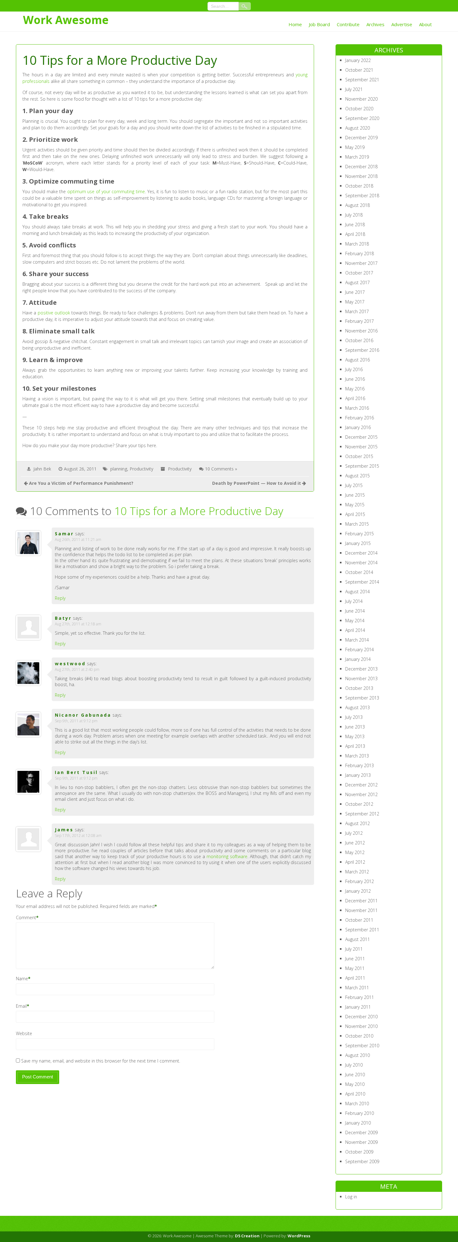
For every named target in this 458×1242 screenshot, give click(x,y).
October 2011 (359, 920)
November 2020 (361, 99)
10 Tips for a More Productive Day (198, 511)
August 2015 (357, 476)
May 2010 (355, 1084)
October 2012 (359, 804)
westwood (70, 663)
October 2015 (359, 456)
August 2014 (357, 592)
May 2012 (355, 852)
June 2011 (355, 959)
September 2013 (362, 698)
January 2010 (358, 1123)
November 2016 (361, 331)
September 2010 (362, 1046)
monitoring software (227, 856)
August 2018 (357, 205)
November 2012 (361, 794)
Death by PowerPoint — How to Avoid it (256, 483)
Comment (26, 917)
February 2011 (359, 997)
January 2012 (358, 891)
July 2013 (354, 717)
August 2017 (357, 282)
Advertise (401, 24)
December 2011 (361, 901)
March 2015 (357, 524)
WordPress (299, 1236)
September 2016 (362, 350)
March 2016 (357, 408)
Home (295, 24)
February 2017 (359, 321)
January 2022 (358, 60)
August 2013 (357, 707)
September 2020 (362, 118)
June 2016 (355, 379)
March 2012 (357, 872)
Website (24, 1033)
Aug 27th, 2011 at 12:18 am (78, 624)
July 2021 (354, 89)
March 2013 (357, 756)
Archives (375, 24)
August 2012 (357, 823)
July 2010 (354, 1065)
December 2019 (361, 138)
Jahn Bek (42, 469)
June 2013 (355, 727)
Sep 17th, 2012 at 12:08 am (78, 835)
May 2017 (355, 302)
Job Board (319, 24)
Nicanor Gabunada (83, 715)
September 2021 (362, 80)
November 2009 (361, 1142)
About (425, 24)
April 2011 (355, 978)
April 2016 (355, 398)
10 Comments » (221, 469)
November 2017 (361, 263)
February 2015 (359, 534)
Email (21, 1006)
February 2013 (359, 765)
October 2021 (359, 70)
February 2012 (359, 881)
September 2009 (362, 1161)
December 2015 (361, 437)
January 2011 (358, 1007)
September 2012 (362, 814)
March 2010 (357, 1103)
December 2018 (361, 167)
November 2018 (361, 176)
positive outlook (54, 313)
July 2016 (354, 369)
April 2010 (355, 1094)
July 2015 (354, 485)
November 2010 (361, 1026)
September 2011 (362, 930)
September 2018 (362, 195)
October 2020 (359, 109)
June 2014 (355, 611)
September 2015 (362, 466)
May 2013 (355, 736)
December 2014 (361, 553)
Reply (60, 598)
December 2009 (361, 1132)
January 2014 (358, 659)
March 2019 (357, 157)
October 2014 (359, 572)
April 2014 (355, 630)
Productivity (141, 469)
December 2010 (361, 1017)
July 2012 (354, 833)
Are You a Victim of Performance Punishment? (81, 483)
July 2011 (354, 949)
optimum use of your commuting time (106, 191)
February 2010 (359, 1113)
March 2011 (357, 988)
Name (22, 979)
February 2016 (359, 418)
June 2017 (355, 292)
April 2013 (355, 746)
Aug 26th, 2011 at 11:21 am (78, 539)
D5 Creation (247, 1236)
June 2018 (355, 224)
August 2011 (357, 939)
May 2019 (355, 147)
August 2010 (357, 1055)
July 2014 (354, 601)
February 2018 (359, 253)
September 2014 (362, 582)
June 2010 (355, 1074)
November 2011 (361, 910)
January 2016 (358, 427)
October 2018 (359, 186)
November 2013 (361, 678)
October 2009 (359, 1152)
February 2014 (359, 649)
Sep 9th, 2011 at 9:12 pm (76, 721)
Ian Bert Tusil (76, 772)
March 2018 (357, 244)
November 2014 (361, 563)
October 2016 (359, 340)
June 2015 (355, 495)
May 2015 (355, 505)
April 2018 (355, 234)
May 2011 (355, 968)
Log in (351, 1197)
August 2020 (357, 128)
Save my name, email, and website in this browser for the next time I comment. (100, 1061)
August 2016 (357, 360)
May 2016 (355, 389)
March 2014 (357, 640)
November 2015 (361, 447)
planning (118, 469)
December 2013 (361, 669)
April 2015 (355, 514)
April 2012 (355, 862)
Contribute (348, 24)
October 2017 (359, 273)
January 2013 (358, 775)
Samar (64, 534)
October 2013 (359, 688)
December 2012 (361, 785)
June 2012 (355, 843)
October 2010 (359, 1036)
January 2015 (358, 543)
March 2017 (357, 311)
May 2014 (355, 620)
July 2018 (354, 215)
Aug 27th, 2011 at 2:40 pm (77, 669)
